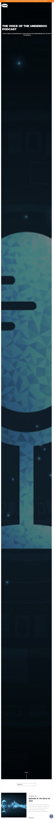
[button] (51, 816)
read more (31, 817)
